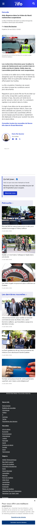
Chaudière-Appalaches (9, 466)
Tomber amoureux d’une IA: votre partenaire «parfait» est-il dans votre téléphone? (18, 380)
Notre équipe (6, 406)
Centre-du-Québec (8, 464)
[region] (18, 512)
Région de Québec (8, 489)
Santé (4, 443)
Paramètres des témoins (9, 421)
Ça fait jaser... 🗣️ (10, 179)
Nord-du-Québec (7, 477)
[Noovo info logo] (18, 4)
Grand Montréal (7, 471)
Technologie (6, 452)
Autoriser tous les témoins (18, 522)
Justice (4, 438)
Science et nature (7, 445)
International (6, 436)
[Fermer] (35, 501)
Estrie (4, 468)
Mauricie (4, 475)
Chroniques (5, 410)
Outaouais (5, 486)
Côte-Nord (5, 480)
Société (4, 447)
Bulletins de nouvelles (9, 408)
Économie (5, 431)
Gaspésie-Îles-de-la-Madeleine (11, 491)
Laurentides (6, 482)
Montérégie (5, 484)
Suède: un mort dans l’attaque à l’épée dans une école (18, 256)
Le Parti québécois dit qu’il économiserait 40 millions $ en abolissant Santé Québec (18, 351)
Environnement (6, 434)
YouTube (5, 417)
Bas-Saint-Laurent (8, 462)
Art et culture (6, 429)
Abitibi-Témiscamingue (9, 460)
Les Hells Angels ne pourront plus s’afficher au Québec (18, 284)
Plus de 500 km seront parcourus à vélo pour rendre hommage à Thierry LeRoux (18, 227)
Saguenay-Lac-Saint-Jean (10, 493)
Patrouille (5, 12)
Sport (4, 449)
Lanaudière (5, 473)
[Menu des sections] (3, 4)
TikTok (4, 419)
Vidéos (4, 412)
